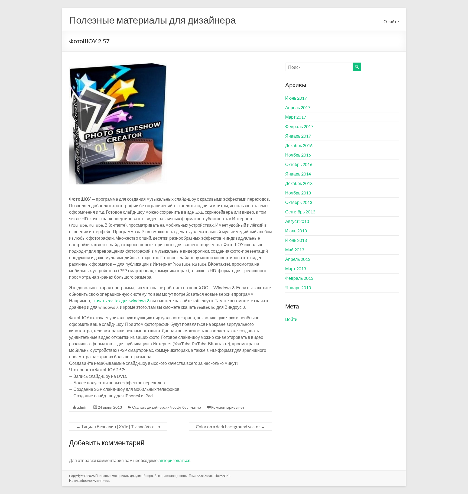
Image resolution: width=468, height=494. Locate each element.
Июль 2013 (296, 230)
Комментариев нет (227, 407)
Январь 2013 (298, 287)
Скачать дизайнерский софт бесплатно (166, 407)
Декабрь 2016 (299, 145)
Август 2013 (297, 221)
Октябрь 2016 (298, 164)
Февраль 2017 (299, 126)
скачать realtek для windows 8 (121, 300)
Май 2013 (294, 249)
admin (82, 407)
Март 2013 (295, 268)
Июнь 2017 (296, 97)
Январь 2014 (298, 173)
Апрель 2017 (297, 107)
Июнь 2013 (296, 240)
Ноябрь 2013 (298, 192)
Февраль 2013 (299, 278)
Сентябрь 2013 (300, 211)
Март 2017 (295, 116)
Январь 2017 (298, 135)
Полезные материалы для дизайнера (152, 20)
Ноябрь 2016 (298, 154)
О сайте (391, 21)
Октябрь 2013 (298, 202)
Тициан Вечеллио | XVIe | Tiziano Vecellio (118, 426)
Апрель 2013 (297, 259)
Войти (291, 319)
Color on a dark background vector (230, 426)
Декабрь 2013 (299, 183)
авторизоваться (174, 460)
